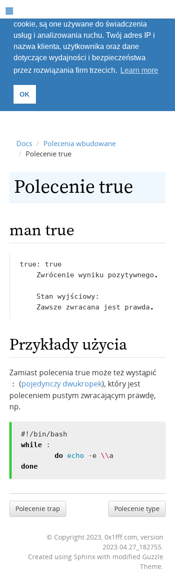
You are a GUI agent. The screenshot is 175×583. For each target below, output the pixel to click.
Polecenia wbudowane (79, 143)
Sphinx (84, 556)
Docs (24, 143)
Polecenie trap (37, 508)
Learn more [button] (139, 70)
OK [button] (24, 94)
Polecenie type (137, 508)
